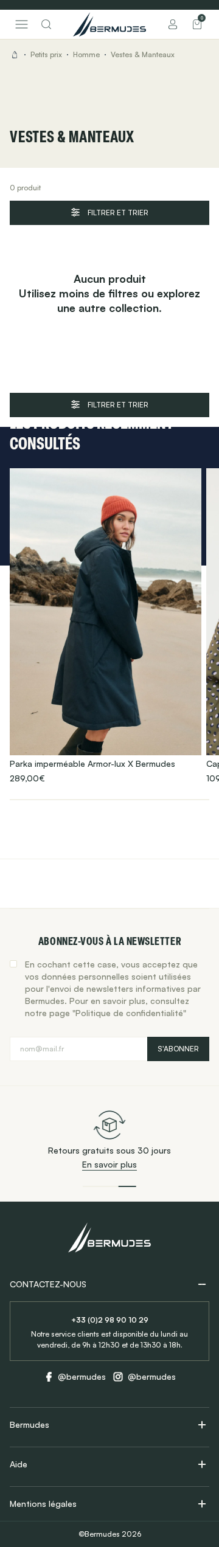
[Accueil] (109, 24)
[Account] (172, 24)
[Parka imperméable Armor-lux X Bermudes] (105, 626)
